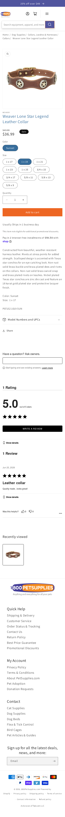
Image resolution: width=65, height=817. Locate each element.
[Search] (49, 24)
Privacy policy (20, 793)
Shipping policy (36, 793)
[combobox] (28, 24)
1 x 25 (25, 169)
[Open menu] (47, 14)
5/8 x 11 (28, 177)
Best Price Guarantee (21, 643)
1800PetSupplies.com (30, 789)
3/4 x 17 (10, 177)
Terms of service (54, 793)
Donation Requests (20, 689)
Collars (6, 38)
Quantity (7, 192)
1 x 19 (24, 161)
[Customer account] (27, 14)
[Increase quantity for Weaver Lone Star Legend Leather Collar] (23, 200)
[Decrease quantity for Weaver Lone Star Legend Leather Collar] (7, 200)
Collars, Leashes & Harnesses (42, 34)
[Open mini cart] (35, 14)
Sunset (10, 148)
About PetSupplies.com (23, 678)
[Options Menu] (60, 513)
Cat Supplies (15, 708)
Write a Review (32, 428)
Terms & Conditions (20, 673)
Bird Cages (14, 730)
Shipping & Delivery (20, 615)
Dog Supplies (18, 34)
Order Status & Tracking (23, 626)
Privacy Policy (16, 667)
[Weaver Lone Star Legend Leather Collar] (13, 554)
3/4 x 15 (41, 169)
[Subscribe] (54, 761)
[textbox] (32, 360)
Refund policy (45, 799)
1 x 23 (9, 169)
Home (5, 34)
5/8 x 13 (46, 177)
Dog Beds (13, 719)
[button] (32, 319)
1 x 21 (40, 161)
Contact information (26, 799)
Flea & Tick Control (20, 724)
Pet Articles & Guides (21, 735)
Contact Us (14, 632)
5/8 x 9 (10, 185)
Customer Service (19, 621)
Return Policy (16, 637)
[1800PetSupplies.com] (5, 15)
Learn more (47, 367)
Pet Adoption (16, 684)
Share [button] (10, 330)
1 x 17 (9, 161)
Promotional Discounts (23, 648)
